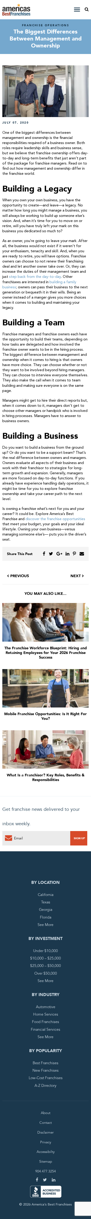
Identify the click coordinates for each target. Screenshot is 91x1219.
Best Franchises (45, 1063)
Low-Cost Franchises (46, 1078)
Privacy (45, 1142)
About (45, 1113)
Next (76, 576)
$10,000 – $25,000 (45, 958)
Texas (45, 902)
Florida (45, 917)
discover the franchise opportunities (55, 519)
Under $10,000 (45, 950)
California (45, 894)
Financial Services (45, 1029)
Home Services (45, 1014)
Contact (45, 1122)
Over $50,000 (45, 973)
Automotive (45, 1007)
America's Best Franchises (17, 9)
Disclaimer (45, 1132)
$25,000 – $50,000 (45, 966)
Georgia (45, 910)
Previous (19, 576)
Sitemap (45, 1161)
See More (45, 924)
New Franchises (45, 1070)
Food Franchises (45, 1022)
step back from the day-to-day (35, 277)
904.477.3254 (45, 1171)
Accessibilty (46, 1152)
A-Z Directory (45, 1085)
